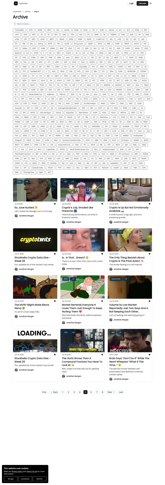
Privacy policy (17, 471)
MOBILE (126, 136)
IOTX (95, 168)
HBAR (143, 76)
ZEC (84, 53)
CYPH (95, 154)
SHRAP (17, 163)
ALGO (36, 122)
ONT (142, 53)
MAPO (146, 140)
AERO (127, 80)
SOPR (72, 94)
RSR (52, 99)
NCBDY (67, 90)
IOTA (129, 67)
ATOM (17, 39)
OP (81, 85)
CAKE (146, 90)
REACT (17, 145)
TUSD (68, 80)
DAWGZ (17, 122)
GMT (65, 62)
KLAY (109, 90)
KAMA (42, 136)
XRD (48, 76)
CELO (60, 117)
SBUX (62, 71)
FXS (16, 58)
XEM (113, 122)
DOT (109, 145)
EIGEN (146, 85)
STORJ (137, 30)
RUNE (102, 80)
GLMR (43, 48)
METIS (33, 113)
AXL (50, 53)
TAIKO (144, 145)
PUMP (117, 44)
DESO (85, 30)
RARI (100, 159)
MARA (43, 126)
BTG (79, 71)
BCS (107, 58)
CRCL (78, 168)
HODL (111, 67)
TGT (78, 117)
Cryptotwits (17, 12)
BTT (100, 58)
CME (70, 71)
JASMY (87, 122)
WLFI (76, 136)
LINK (64, 35)
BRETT (52, 39)
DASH (38, 140)
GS (42, 35)
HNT (95, 163)
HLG (94, 48)
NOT (49, 172)
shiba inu (63, 94)
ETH (93, 67)
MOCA (67, 131)
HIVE (77, 145)
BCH (128, 30)
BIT (44, 145)
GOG (126, 159)
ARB (109, 53)
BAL (31, 44)
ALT (134, 53)
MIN (101, 90)
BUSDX (67, 30)
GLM (82, 62)
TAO (63, 163)
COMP (36, 145)
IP (15, 149)
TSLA (71, 163)
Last (121, 392)
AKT (69, 99)
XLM (80, 35)
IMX (108, 159)
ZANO (74, 62)
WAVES (70, 117)
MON (121, 149)
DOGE (44, 103)
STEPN (112, 103)
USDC (69, 154)
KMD (86, 48)
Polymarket (70, 113)
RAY (145, 126)
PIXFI (130, 103)
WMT (57, 62)
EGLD (70, 48)
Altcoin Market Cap (35, 94)
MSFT (129, 85)
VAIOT (25, 76)
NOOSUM (105, 168)
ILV (141, 113)
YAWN (141, 58)
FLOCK (59, 80)
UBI (32, 62)
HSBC (120, 94)
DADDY (83, 76)
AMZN (101, 53)
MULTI (136, 44)
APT (25, 168)
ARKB (96, 140)
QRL (88, 163)
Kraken (25, 48)
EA (77, 53)
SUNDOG (121, 99)
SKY (98, 131)
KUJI (92, 136)
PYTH (59, 168)
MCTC (126, 62)
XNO (58, 131)
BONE (145, 122)
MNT (138, 67)
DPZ (28, 108)
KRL (101, 145)
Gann (68, 58)
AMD (147, 35)
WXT (118, 80)
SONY (142, 62)
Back (55, 392)
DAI (22, 94)
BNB (108, 44)
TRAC (50, 90)
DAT (53, 154)
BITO (131, 131)
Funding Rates (138, 136)
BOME (89, 39)
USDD (139, 103)
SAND (129, 122)
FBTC (34, 35)
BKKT (80, 163)
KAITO (86, 99)
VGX (111, 39)
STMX (17, 159)
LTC (92, 159)
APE (25, 39)
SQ (51, 131)
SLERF (33, 90)
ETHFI (123, 117)
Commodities (19, 30)
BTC (94, 80)
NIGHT (77, 58)
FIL (80, 94)
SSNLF (122, 103)
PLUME (146, 94)
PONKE (52, 48)
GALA (95, 94)
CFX (102, 48)
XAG (148, 131)
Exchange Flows (29, 172)
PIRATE (126, 44)
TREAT (49, 30)
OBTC (59, 53)
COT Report (125, 140)
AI (85, 58)
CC (91, 131)
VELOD (76, 159)
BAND (76, 30)
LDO (24, 126)
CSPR (143, 168)
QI (145, 67)
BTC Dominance (124, 154)
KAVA (68, 103)
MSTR (50, 44)
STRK (50, 58)
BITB (45, 154)
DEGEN (92, 62)
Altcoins (111, 30)
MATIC (69, 168)
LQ (51, 126)
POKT (123, 35)
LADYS (101, 76)
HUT (50, 85)
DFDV (126, 53)
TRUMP (143, 159)
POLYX (100, 44)
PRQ (86, 117)
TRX (58, 44)
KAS (22, 149)
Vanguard (18, 140)
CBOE (53, 122)
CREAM (61, 39)
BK (104, 35)
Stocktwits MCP (36, 71)
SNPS (67, 159)
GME (42, 58)
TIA (58, 85)
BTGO (113, 113)
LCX (92, 76)
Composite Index (37, 168)
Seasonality (83, 67)
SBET (52, 117)
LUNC (27, 122)
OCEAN (68, 53)
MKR (95, 122)
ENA (91, 108)
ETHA (114, 140)
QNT (126, 145)
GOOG (131, 58)
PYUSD (34, 103)
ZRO (105, 131)
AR (94, 117)
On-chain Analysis (90, 103)
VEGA (17, 168)
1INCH (117, 159)
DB (121, 122)
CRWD (33, 126)
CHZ (84, 136)
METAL (95, 99)
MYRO (125, 108)
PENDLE (145, 154)
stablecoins (50, 94)
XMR (137, 94)
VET (40, 67)
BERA (43, 163)
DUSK (129, 90)
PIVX (65, 85)
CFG (85, 126)
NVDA (77, 103)
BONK (80, 39)
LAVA (58, 159)
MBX (41, 90)
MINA (25, 67)
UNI (92, 58)
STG (24, 71)
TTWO (42, 85)
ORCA (70, 122)
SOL (110, 48)
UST (103, 71)
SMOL (25, 136)
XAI (51, 80)
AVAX (24, 58)
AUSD (114, 131)
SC (103, 99)
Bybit (41, 172)
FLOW (120, 71)
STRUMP (143, 71)
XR (50, 136)
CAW (116, 136)
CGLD (17, 131)
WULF (140, 99)
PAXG (92, 53)
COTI (25, 103)
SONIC (59, 126)
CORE (134, 108)
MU (65, 67)
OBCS (87, 168)
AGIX (118, 48)
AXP (51, 145)
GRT (16, 67)
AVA (16, 136)
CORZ (135, 168)
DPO (75, 131)
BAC (135, 39)
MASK (89, 85)
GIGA (111, 71)
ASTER (36, 53)
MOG (86, 154)
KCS (120, 30)
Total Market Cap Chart (23, 154)
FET (44, 122)
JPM (24, 113)
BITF (35, 117)
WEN (16, 62)
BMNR (27, 145)
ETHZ (31, 149)
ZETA (16, 103)
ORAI (135, 80)
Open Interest (83, 113)
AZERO (40, 30)
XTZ (16, 48)
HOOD (42, 39)
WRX (136, 154)
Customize (25, 479)
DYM (25, 35)
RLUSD (144, 80)
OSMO (126, 168)
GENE (138, 90)
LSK (33, 67)
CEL (16, 76)
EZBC (17, 172)
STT (33, 76)
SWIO (59, 58)
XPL (16, 44)
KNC (23, 85)
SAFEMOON (96, 126)
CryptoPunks (50, 149)
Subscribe (142, 3)
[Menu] (150, 3)
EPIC (129, 94)
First (44, 392)
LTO (26, 163)
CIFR (93, 90)
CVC (16, 90)
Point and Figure (45, 113)
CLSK (148, 117)
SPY (44, 108)
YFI (85, 145)
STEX (72, 35)
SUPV (100, 108)
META (24, 80)
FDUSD (50, 168)
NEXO (62, 122)
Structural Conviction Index (72, 140)
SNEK (105, 140)
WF (140, 35)
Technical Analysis (109, 149)
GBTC (61, 99)
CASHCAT (118, 85)
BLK (16, 80)
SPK (59, 103)
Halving (40, 44)
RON (111, 99)
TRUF (77, 154)
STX (49, 62)
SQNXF (90, 44)
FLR (134, 62)
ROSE (116, 108)
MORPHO (107, 85)
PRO (38, 99)
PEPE (24, 90)
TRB (23, 44)
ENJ (16, 85)
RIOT (48, 67)
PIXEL (135, 145)
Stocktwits (126, 126)
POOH (95, 113)
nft (132, 163)
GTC (78, 48)
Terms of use (32, 471)
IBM (95, 71)
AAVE (104, 94)
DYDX (88, 140)
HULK (43, 80)
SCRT (34, 48)
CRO (77, 99)
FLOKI (102, 30)
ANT (117, 62)
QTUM (104, 122)
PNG (122, 131)
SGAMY (76, 126)
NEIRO (26, 117)
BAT (25, 159)
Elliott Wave (104, 117)
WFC (55, 35)
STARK (33, 58)
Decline (39, 479)
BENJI (71, 39)
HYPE (119, 39)
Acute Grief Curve (64, 145)
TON (24, 62)
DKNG (17, 117)
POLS (146, 48)
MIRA (67, 136)
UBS (103, 163)
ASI (108, 108)
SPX (67, 126)
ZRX (52, 103)
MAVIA (137, 48)
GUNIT (127, 48)
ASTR (30, 30)
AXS (86, 80)
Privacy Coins (78, 44)
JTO (88, 35)
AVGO (141, 163)
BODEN (136, 140)
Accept (10, 479)
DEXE (50, 159)
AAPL (53, 71)
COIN (43, 131)
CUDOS (120, 67)
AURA (47, 140)
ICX (27, 53)
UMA (139, 117)
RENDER (119, 90)
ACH (114, 117)
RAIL (145, 30)
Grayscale (18, 108)
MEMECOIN (131, 71)
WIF (73, 85)
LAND (102, 67)
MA (87, 94)
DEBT (133, 113)
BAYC (41, 62)
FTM (30, 99)
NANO (103, 103)
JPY (61, 154)
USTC (17, 35)
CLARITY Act (100, 39)
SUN (103, 154)
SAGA (140, 131)
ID (45, 99)
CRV (97, 85)
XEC (16, 71)
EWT (109, 76)
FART (83, 108)
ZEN (58, 90)
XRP (22, 99)
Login (131, 3)
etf (142, 108)
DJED (33, 39)
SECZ (96, 149)
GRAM (77, 80)
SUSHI (67, 44)
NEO (33, 159)
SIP (35, 131)
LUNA (131, 99)
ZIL (52, 108)
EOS (117, 76)
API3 (148, 99)
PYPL (41, 159)
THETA (136, 126)
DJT (127, 39)
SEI (112, 94)
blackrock (18, 53)
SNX (85, 90)
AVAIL (104, 113)
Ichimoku (53, 163)
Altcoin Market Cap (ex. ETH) (79, 149)
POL (145, 44)
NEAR (116, 58)
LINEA (57, 67)
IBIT (37, 154)
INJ (78, 122)
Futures (58, 113)
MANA (32, 85)
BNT (143, 39)
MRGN (134, 76)
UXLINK (116, 168)
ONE (74, 76)
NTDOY (62, 149)
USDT (77, 90)
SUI (125, 76)
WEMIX (58, 136)
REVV (39, 149)
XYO (33, 136)
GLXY (87, 71)
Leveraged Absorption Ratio (67, 108)
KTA (106, 126)
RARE (43, 117)
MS (94, 30)
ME (83, 131)
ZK (48, 35)
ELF (110, 80)
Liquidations (114, 163)
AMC (101, 62)
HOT (125, 163)
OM (99, 136)
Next (110, 392)
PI (15, 99)
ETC (131, 117)
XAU (58, 30)
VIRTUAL (123, 113)
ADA (117, 53)
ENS (109, 62)
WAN (55, 140)
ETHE (36, 108)
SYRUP (29, 140)
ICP (40, 76)
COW (16, 126)
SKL (85, 159)
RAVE (61, 48)
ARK (137, 122)
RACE (134, 159)
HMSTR (26, 131)
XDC (16, 113)
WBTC (57, 76)
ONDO (34, 163)
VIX (73, 67)
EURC (108, 136)
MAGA (34, 80)
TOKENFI (113, 35)
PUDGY (115, 126)
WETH (118, 145)
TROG (66, 76)
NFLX (137, 85)
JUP (130, 149)
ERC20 (93, 145)
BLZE (131, 35)
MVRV (96, 35)
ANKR (112, 154)
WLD (137, 149)
